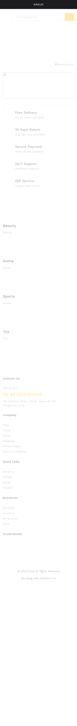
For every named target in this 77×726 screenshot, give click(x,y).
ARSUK (38, 4)
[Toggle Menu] (5, 4)
